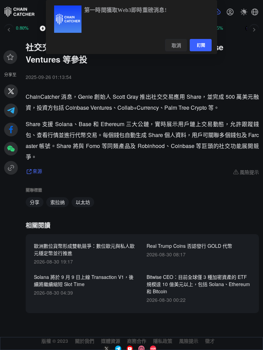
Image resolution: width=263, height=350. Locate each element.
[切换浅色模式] (244, 12)
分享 (34, 202)
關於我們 (84, 340)
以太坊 (83, 202)
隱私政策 (162, 340)
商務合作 (136, 340)
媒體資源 (110, 340)
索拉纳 (57, 202)
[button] (255, 12)
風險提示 (188, 340)
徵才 (210, 340)
